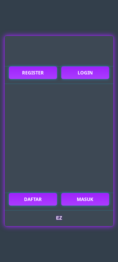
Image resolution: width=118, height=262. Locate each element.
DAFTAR (33, 199)
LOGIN (85, 73)
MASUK (85, 199)
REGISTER (33, 73)
